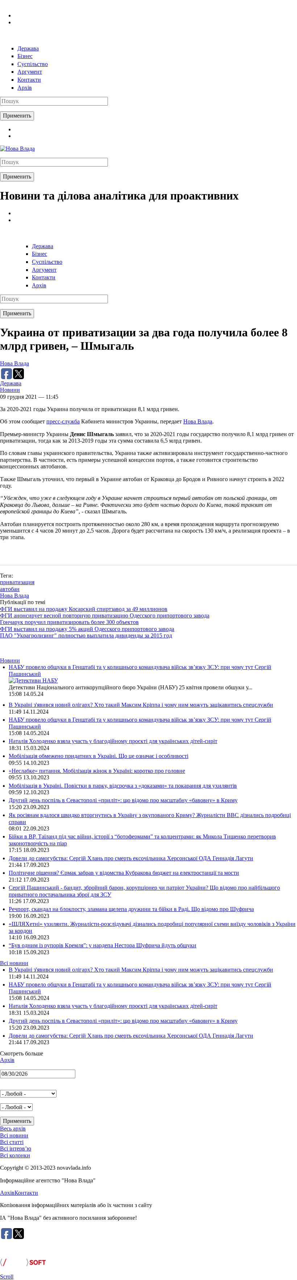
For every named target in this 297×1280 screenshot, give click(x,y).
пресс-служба (63, 421)
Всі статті (12, 1142)
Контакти (29, 80)
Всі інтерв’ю (15, 1148)
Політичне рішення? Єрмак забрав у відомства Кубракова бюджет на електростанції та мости (124, 873)
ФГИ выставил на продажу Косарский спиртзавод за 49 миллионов (83, 609)
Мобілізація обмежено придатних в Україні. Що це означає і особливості (98, 756)
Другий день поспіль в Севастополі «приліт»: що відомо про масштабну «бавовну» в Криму (123, 800)
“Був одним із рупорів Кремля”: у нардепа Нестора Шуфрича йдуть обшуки (102, 945)
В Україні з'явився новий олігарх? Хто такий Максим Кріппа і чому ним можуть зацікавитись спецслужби (141, 705)
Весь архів (13, 1128)
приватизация (17, 582)
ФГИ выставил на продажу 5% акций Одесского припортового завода (87, 629)
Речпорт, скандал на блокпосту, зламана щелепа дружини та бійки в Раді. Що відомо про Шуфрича (131, 909)
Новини (10, 390)
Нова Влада (14, 363)
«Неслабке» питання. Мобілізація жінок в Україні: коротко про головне (97, 771)
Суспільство (32, 64)
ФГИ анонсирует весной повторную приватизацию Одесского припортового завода (104, 615)
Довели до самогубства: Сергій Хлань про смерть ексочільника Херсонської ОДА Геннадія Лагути (131, 858)
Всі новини (14, 963)
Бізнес (25, 56)
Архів (24, 88)
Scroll (6, 1276)
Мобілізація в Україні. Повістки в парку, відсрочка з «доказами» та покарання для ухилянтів (123, 786)
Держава (28, 48)
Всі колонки (15, 1155)
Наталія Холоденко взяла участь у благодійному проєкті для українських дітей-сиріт (113, 741)
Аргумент (29, 72)
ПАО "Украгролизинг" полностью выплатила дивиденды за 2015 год (86, 635)
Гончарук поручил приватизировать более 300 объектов (69, 622)
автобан (10, 589)
